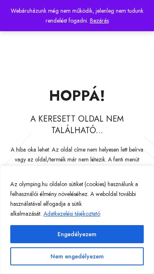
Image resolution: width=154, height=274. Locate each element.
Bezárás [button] (99, 20)
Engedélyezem (77, 234)
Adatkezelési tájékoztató (72, 214)
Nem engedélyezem (77, 256)
